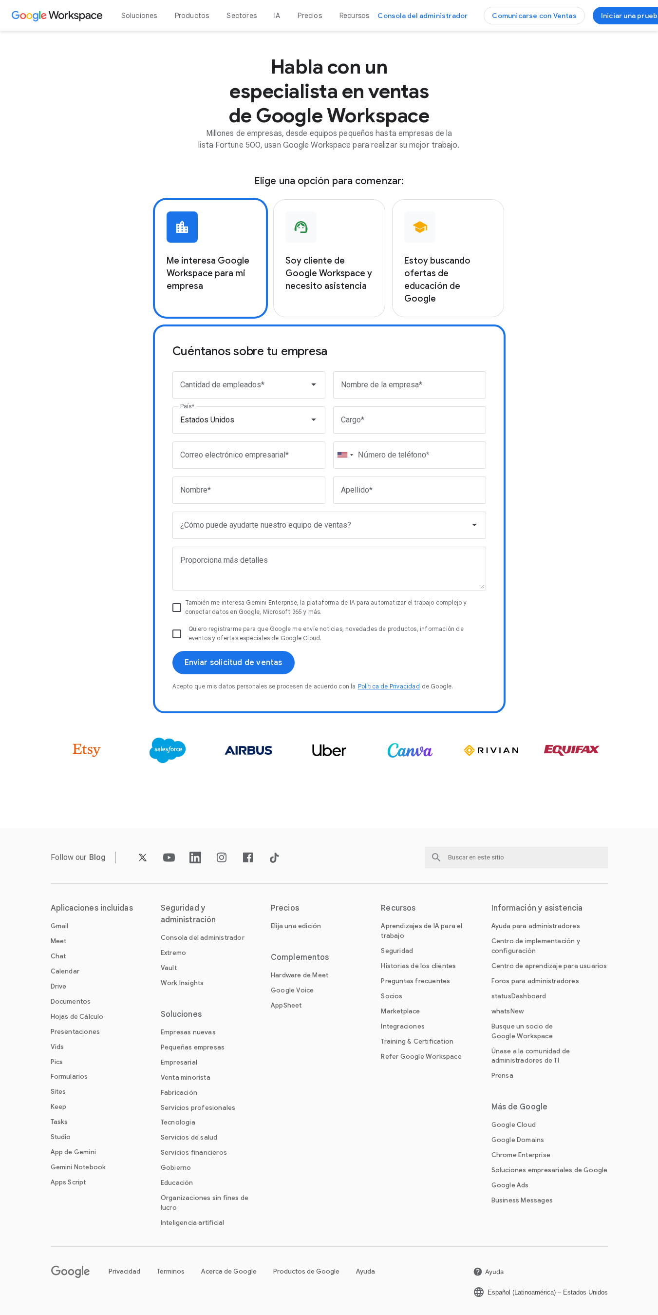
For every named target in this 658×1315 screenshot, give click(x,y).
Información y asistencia (537, 908)
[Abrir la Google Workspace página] (58, 15)
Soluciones (139, 15)
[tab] (210, 258)
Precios (309, 15)
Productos (192, 15)
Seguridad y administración (188, 914)
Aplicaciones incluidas (92, 908)
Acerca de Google (229, 1271)
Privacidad (124, 1271)
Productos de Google (306, 1271)
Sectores (241, 15)
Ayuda (365, 1271)
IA (277, 15)
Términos (171, 1271)
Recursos (354, 15)
